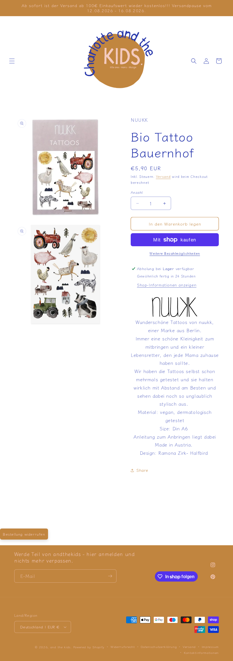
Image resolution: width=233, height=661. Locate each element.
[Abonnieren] (110, 576)
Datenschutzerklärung (159, 646)
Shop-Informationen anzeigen (166, 285)
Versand (163, 176)
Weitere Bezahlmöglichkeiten (174, 253)
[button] (12, 61)
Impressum (210, 646)
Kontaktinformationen (201, 652)
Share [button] (142, 470)
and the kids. (61, 647)
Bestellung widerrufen (24, 534)
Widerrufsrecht (123, 646)
